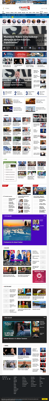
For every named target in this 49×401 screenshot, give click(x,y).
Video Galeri (24, 380)
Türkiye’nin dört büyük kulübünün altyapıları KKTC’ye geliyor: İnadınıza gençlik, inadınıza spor (6, 143)
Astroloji (32, 380)
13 (20, 87)
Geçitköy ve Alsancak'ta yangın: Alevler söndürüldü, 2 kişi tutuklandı (40, 101)
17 (26, 87)
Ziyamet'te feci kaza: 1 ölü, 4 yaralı (26, 123)
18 (27, 87)
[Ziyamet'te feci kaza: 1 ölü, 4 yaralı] (26, 119)
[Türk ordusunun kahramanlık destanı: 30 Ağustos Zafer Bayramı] (17, 119)
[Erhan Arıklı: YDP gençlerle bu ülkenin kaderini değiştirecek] (26, 139)
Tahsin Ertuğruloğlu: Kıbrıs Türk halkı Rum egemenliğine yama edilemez (26, 133)
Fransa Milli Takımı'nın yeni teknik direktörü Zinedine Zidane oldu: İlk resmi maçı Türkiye (22, 168)
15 (23, 87)
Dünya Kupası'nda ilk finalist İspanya (22, 177)
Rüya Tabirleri (33, 381)
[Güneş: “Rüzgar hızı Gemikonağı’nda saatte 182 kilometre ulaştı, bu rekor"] (7, 129)
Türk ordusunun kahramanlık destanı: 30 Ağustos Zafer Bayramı (17, 124)
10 (16, 87)
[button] (4, 231)
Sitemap (41, 381)
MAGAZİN (23, 12)
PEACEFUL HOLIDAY (36, 309)
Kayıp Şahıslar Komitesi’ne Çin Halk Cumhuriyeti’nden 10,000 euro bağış (38, 298)
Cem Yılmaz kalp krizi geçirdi (8, 356)
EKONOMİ (19, 12)
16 (24, 87)
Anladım (44, 399)
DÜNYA (15, 12)
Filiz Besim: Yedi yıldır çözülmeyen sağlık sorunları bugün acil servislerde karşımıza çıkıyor (17, 152)
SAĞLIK (30, 12)
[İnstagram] (3, 379)
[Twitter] (7, 379)
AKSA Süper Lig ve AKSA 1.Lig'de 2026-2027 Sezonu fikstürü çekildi (32, 168)
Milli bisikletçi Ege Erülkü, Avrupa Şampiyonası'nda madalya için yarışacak (31, 177)
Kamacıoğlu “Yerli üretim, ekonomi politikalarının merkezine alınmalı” (26, 152)
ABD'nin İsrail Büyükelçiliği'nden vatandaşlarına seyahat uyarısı (17, 101)
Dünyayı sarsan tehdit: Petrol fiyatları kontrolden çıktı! (41, 109)
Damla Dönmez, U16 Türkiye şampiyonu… (41, 177)
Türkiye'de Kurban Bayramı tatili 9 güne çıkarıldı (24, 310)
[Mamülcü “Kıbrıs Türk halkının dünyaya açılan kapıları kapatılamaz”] (16, 77)
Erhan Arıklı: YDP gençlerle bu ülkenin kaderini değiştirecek (26, 143)
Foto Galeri (24, 378)
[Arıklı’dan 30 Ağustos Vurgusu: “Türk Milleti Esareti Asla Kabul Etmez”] (7, 119)
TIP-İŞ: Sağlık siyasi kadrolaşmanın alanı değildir (7, 152)
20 (30, 87)
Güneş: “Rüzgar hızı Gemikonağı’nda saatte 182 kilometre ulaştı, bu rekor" (7, 133)
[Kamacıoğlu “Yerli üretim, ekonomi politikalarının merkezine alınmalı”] (26, 148)
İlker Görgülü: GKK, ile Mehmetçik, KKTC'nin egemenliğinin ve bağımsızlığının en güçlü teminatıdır (42, 93)
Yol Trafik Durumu (34, 384)
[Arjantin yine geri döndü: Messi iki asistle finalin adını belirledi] (41, 163)
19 (29, 87)
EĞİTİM (34, 12)
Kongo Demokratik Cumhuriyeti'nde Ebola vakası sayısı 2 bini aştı (17, 109)
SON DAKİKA (3, 12)
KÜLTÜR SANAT (41, 12)
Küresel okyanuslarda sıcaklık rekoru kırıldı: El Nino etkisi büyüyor (20, 93)
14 (21, 87)
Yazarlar (23, 377)
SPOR (27, 12)
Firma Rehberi (24, 384)
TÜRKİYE (37, 12)
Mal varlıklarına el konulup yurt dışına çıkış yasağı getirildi (23, 276)
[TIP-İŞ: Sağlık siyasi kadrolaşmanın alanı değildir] (7, 148)
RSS (40, 380)
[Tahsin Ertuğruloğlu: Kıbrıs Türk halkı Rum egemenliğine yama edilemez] (26, 129)
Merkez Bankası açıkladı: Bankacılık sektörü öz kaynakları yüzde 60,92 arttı (31, 93)
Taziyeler (32, 383)
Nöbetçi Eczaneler (25, 383)
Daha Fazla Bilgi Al (18, 399)
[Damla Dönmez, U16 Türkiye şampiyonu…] (41, 173)
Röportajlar (33, 377)
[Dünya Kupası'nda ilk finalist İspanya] (22, 173)
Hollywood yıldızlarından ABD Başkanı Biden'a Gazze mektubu (9, 276)
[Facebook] (5, 379)
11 (17, 87)
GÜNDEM (11, 12)
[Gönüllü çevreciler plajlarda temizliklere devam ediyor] (17, 129)
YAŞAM (15, 393)
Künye (40, 377)
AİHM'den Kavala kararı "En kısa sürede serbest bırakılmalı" (9, 369)
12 (19, 87)
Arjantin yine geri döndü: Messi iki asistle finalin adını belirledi (41, 168)
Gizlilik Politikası (42, 378)
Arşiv (40, 384)
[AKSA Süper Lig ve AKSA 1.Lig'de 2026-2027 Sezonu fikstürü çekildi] (32, 163)
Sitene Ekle (41, 383)
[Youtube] (10, 379)
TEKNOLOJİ (46, 12)
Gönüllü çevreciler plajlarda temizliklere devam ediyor (17, 133)
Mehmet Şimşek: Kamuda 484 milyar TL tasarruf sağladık (23, 369)
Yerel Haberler (24, 381)
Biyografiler (33, 378)
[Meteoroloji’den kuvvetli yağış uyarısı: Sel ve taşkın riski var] (17, 139)
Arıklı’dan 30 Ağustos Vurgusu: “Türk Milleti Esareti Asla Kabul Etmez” (7, 124)
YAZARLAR (8, 12)
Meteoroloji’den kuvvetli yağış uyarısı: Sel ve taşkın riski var (17, 143)
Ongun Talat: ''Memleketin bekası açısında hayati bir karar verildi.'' (24, 297)
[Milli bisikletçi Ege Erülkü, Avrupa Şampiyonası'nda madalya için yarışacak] (32, 173)
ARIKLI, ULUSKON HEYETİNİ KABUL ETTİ (8, 93)
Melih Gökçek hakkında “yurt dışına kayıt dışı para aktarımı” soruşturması (23, 357)
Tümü (45, 215)
